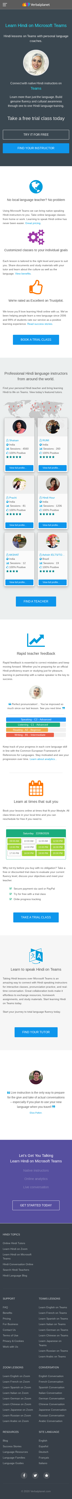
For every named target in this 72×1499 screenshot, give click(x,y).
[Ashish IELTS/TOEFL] (53, 541)
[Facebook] (24, 1475)
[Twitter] (35, 1475)
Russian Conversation (51, 1415)
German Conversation (52, 1398)
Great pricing (32, 223)
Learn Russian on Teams (53, 1350)
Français (44, 1457)
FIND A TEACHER (36, 601)
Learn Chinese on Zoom (17, 1404)
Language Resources (15, 1451)
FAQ (5, 1307)
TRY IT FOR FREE (36, 134)
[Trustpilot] (46, 1475)
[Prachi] (19, 484)
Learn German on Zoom (17, 1398)
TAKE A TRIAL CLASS (36, 917)
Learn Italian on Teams (52, 1324)
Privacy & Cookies (13, 1340)
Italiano (43, 1463)
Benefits (7, 1312)
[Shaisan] (19, 427)
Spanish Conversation (51, 1387)
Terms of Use (10, 1335)
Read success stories (39, 323)
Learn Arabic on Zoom (16, 1421)
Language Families (14, 1457)
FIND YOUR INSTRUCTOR (36, 148)
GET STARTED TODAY (36, 1205)
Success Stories (12, 1446)
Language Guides (13, 1463)
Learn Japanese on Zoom (18, 1409)
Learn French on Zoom (16, 1381)
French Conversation (51, 1381)
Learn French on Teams (53, 1312)
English (43, 1440)
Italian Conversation (50, 1392)
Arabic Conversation (50, 1421)
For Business (10, 1324)
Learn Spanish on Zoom (17, 1387)
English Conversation (51, 1376)
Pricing (7, 1318)
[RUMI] (53, 427)
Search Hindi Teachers (16, 1269)
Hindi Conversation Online (18, 1264)
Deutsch (43, 1451)
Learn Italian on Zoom (16, 1392)
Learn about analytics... (43, 759)
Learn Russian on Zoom (17, 1415)
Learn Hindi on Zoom (15, 1248)
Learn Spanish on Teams (53, 1318)
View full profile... (17, 468)
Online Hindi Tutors (14, 1243)
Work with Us (10, 1346)
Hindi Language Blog (15, 1275)
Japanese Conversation (52, 1409)
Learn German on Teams (53, 1329)
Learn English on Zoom (16, 1376)
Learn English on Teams (53, 1307)
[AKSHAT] (19, 541)
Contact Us (9, 1329)
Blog (5, 1440)
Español (43, 1446)
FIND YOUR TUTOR (36, 1032)
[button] (6, 4)
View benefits (23, 273)
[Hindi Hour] (53, 484)
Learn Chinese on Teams (53, 1335)
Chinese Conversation (52, 1404)
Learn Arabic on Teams (52, 1356)
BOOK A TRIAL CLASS (36, 339)
